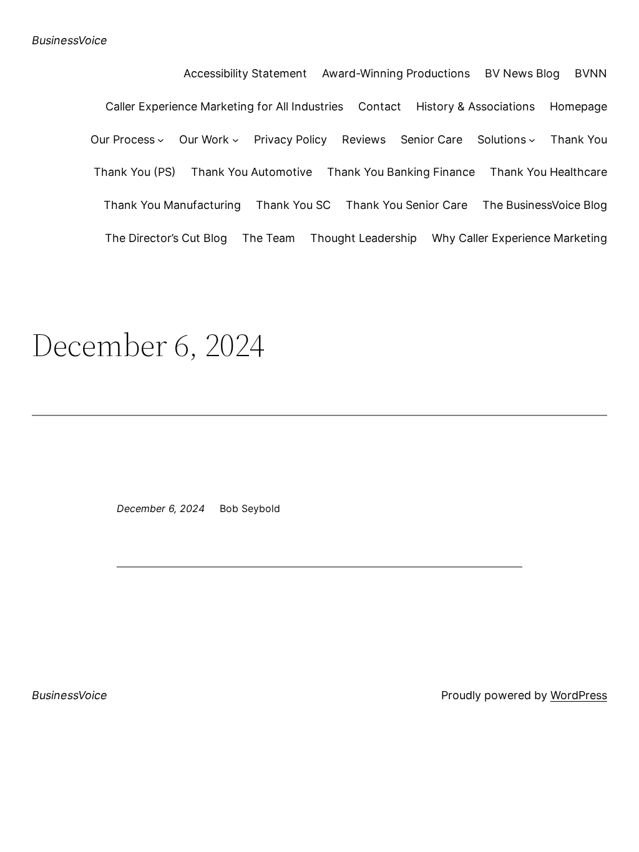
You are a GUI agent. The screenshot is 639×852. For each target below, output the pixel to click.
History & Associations (475, 106)
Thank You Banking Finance (401, 171)
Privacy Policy (290, 139)
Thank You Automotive (251, 171)
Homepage (578, 106)
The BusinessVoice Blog (544, 204)
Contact (379, 106)
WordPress (578, 695)
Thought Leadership (363, 237)
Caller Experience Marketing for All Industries (224, 106)
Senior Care (431, 139)
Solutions (501, 139)
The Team (268, 237)
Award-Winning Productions (396, 73)
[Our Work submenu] (235, 140)
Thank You (578, 139)
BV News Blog (522, 73)
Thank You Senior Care (406, 204)
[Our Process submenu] (160, 140)
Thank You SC (293, 204)
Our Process (122, 139)
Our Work (204, 139)
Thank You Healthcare (548, 171)
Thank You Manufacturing (172, 204)
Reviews (364, 139)
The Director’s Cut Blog (166, 237)
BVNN (591, 73)
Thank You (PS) (135, 171)
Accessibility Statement (245, 73)
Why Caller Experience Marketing (519, 237)
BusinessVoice (69, 40)
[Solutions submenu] (532, 140)
